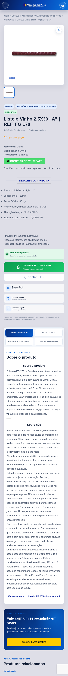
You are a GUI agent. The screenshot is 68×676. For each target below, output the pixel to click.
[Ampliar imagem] (59, 30)
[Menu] (5, 5)
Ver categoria (10, 671)
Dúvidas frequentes (48, 341)
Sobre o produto (19, 333)
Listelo (15, 16)
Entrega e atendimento (19, 341)
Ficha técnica (48, 333)
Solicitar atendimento (34, 642)
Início (6, 16)
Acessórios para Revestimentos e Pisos (41, 16)
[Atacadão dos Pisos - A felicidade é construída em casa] (34, 5)
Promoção (9, 20)
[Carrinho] (62, 5)
